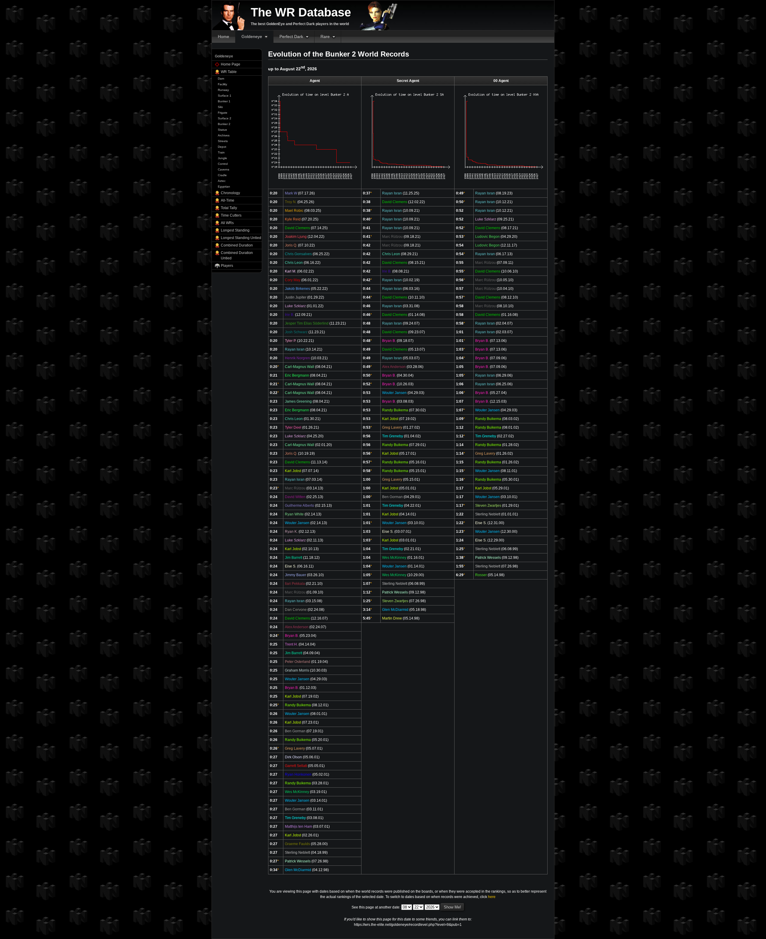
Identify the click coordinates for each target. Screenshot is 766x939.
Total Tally (229, 208)
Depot (222, 146)
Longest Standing (235, 230)
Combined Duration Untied (237, 255)
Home (223, 36)
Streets (223, 141)
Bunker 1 (224, 101)
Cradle (222, 175)
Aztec (222, 180)
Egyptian (224, 186)
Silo (220, 107)
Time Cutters (231, 215)
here (492, 897)
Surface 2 (224, 118)
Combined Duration (237, 245)
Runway (223, 90)
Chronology (230, 193)
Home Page (230, 64)
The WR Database (301, 12)
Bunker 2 (224, 124)
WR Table (229, 72)
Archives (224, 135)
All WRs (227, 223)
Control (223, 163)
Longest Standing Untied (241, 238)
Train (221, 152)
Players (227, 266)
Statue (222, 129)
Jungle (222, 158)
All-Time (227, 200)
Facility (222, 84)
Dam (221, 78)
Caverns (223, 169)
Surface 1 (224, 95)
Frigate (222, 112)
